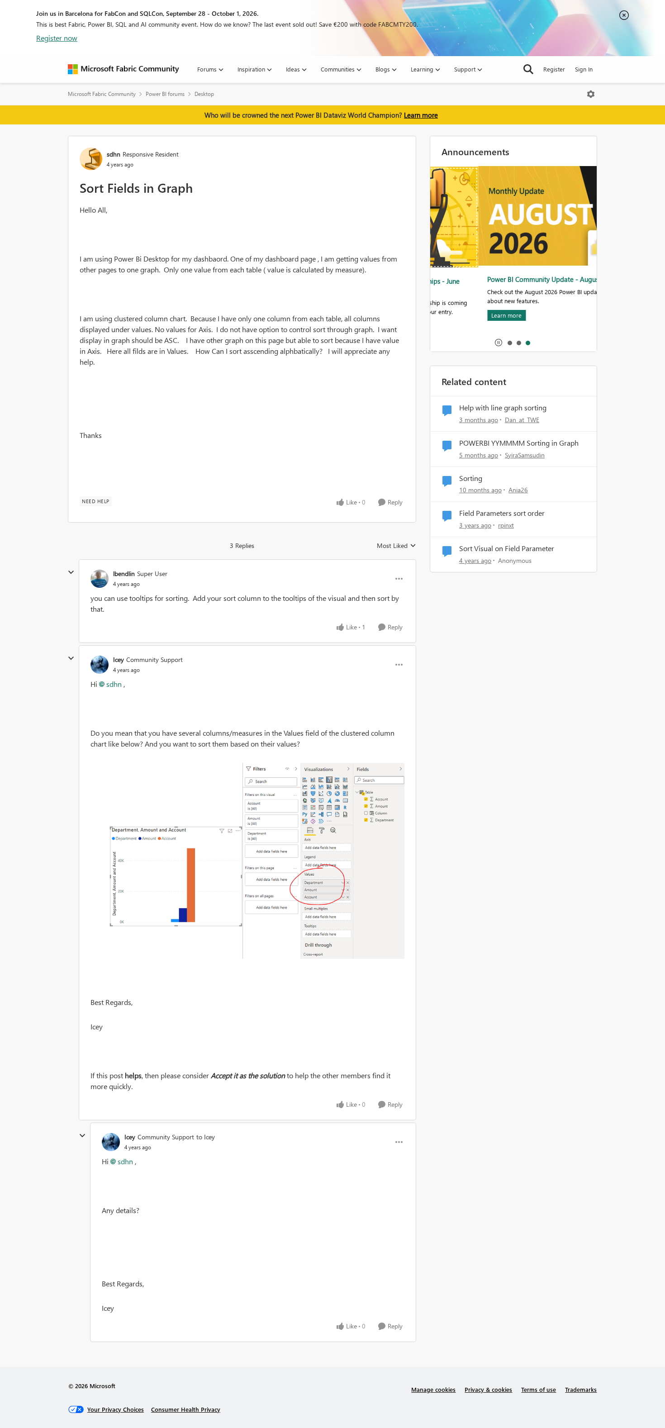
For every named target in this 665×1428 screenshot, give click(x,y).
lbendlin (124, 573)
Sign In (584, 69)
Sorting (470, 478)
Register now (56, 38)
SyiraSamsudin (525, 455)
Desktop (204, 93)
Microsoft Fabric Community (102, 93)
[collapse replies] (71, 572)
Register (554, 69)
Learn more (421, 114)
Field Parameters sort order (502, 513)
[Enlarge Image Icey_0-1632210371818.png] (247, 861)
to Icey (205, 1137)
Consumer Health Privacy (185, 1409)
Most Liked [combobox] (396, 545)
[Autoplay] (498, 342)
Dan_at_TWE (522, 419)
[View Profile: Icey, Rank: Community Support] (99, 665)
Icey (118, 659)
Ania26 (518, 490)
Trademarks (581, 1389)
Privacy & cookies (488, 1389)
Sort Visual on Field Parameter (506, 548)
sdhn (113, 154)
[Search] (528, 69)
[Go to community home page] (123, 69)
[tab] (509, 342)
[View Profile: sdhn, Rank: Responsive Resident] (91, 159)
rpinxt (506, 525)
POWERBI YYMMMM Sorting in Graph (519, 442)
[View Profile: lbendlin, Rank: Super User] (99, 579)
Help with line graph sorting (502, 407)
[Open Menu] (590, 94)
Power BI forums (165, 93)
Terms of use (538, 1389)
